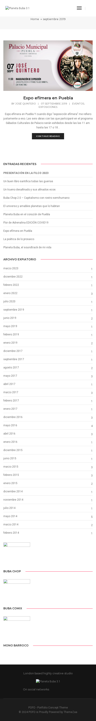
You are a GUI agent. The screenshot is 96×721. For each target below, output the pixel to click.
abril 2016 (9, 433)
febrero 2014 (11, 532)
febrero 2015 (11, 474)
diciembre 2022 (13, 276)
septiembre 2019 (13, 309)
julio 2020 (9, 301)
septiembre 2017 (13, 359)
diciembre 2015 (13, 450)
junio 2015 (9, 458)
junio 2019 (9, 318)
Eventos (78, 103)
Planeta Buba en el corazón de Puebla (26, 214)
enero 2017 (10, 408)
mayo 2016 (10, 425)
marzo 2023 (10, 268)
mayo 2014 (10, 516)
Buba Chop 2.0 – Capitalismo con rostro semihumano (36, 197)
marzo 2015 (10, 466)
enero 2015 (10, 483)
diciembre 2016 (13, 417)
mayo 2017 (10, 375)
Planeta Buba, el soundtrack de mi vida (27, 247)
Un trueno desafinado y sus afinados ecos (29, 189)
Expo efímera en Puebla (48, 98)
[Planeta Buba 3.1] (17, 8)
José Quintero (25, 103)
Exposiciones (48, 107)
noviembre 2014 (13, 499)
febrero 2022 (11, 284)
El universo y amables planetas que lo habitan (31, 206)
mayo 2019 (10, 326)
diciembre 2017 (13, 351)
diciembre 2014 (13, 491)
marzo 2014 (10, 524)
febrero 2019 (11, 334)
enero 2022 (10, 293)
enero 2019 (10, 342)
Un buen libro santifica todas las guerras (28, 181)
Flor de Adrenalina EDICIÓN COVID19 (25, 222)
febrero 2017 (11, 400)
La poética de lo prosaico (18, 239)
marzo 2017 (10, 392)
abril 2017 (9, 384)
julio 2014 (9, 508)
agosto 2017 (11, 367)
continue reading (48, 136)
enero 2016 (10, 441)
